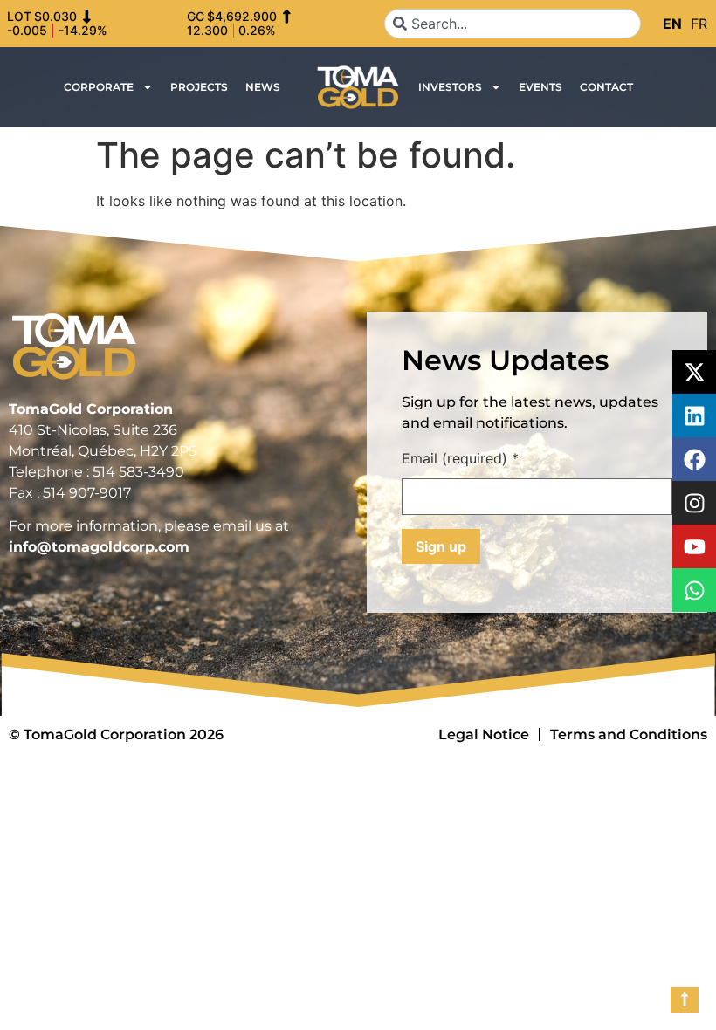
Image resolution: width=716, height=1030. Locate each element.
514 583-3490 (138, 472)
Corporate (99, 86)
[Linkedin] (694, 415)
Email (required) (460, 459)
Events (540, 86)
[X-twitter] (694, 372)
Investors (450, 86)
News (262, 86)
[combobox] (512, 23)
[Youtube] (694, 546)
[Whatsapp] (694, 590)
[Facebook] (694, 459)
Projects (199, 86)
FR (699, 23)
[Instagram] (694, 503)
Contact (606, 86)
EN (672, 23)
